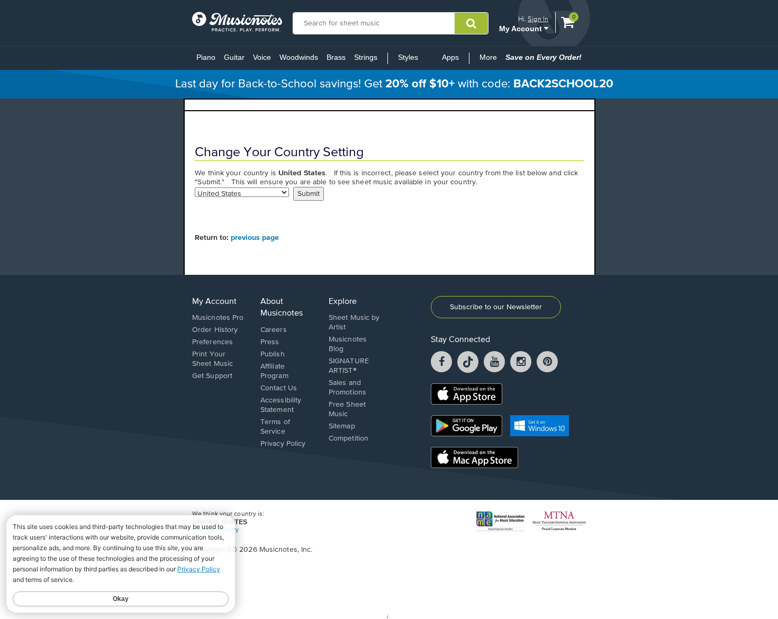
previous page (255, 237)
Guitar (234, 57)
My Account (521, 28)
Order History (215, 330)
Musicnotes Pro (217, 317)
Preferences (212, 342)
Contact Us (278, 388)
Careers (273, 330)
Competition (348, 438)
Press (269, 342)
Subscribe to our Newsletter (496, 307)
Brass (336, 57)
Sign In (538, 19)
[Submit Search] (471, 23)
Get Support (212, 376)
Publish (272, 354)
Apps (450, 57)
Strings (365, 57)
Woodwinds (298, 57)
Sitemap (342, 426)
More (490, 60)
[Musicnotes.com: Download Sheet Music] (237, 21)
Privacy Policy (282, 443)
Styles (408, 57)
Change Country (215, 530)
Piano (205, 57)
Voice (262, 57)
